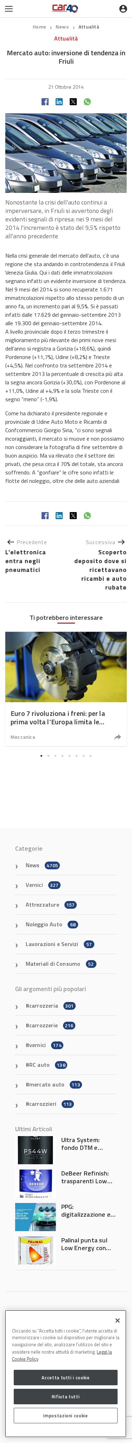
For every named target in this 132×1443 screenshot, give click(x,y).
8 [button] (90, 755)
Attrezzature (50, 904)
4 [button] (62, 755)
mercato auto (54, 1084)
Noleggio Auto (51, 924)
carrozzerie (51, 1025)
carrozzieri (50, 1103)
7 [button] (83, 755)
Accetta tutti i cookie (65, 1377)
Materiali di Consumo (60, 963)
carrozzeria (51, 1005)
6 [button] (76, 755)
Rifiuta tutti (66, 1396)
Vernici (42, 885)
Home (39, 26)
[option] (66, 688)
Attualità (88, 26)
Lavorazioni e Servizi (59, 944)
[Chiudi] (117, 1320)
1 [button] (41, 755)
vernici (45, 1045)
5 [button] (69, 755)
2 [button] (48, 755)
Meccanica (23, 737)
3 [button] (55, 755)
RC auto (47, 1064)
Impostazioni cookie (65, 1415)
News (63, 26)
